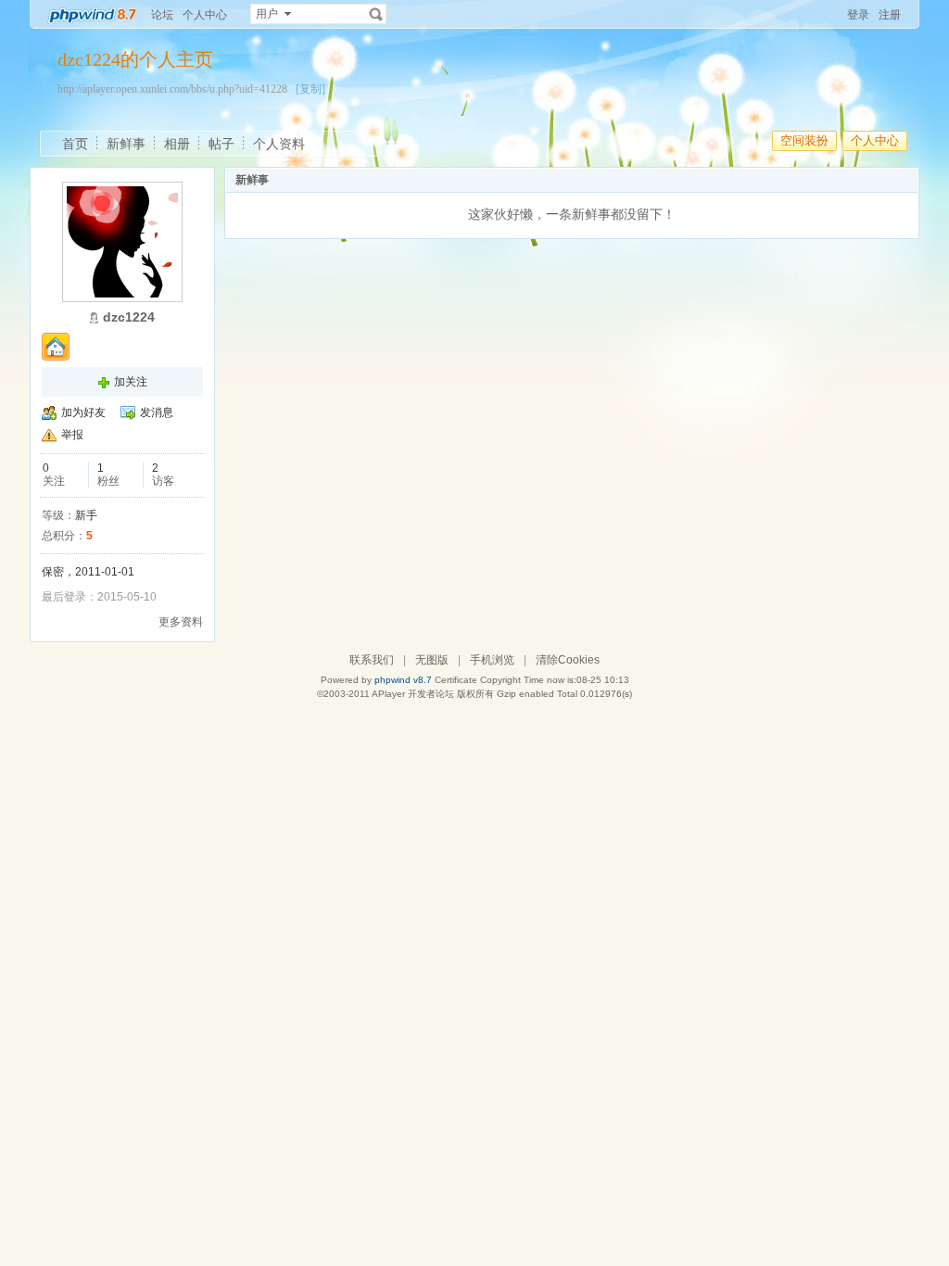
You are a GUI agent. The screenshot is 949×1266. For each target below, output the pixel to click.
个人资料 (279, 143)
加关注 (130, 381)
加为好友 (83, 412)
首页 (75, 143)
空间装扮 (804, 140)
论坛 (162, 14)
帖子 (221, 143)
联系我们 (371, 659)
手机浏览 (492, 659)
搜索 (376, 14)
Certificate (456, 680)
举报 (72, 434)
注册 (890, 14)
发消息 (156, 412)
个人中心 (205, 14)
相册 (177, 143)
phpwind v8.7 (403, 680)
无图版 (432, 659)
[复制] (310, 88)
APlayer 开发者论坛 (413, 694)
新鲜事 (126, 143)
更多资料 (180, 621)
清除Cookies (568, 659)
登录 (858, 14)
